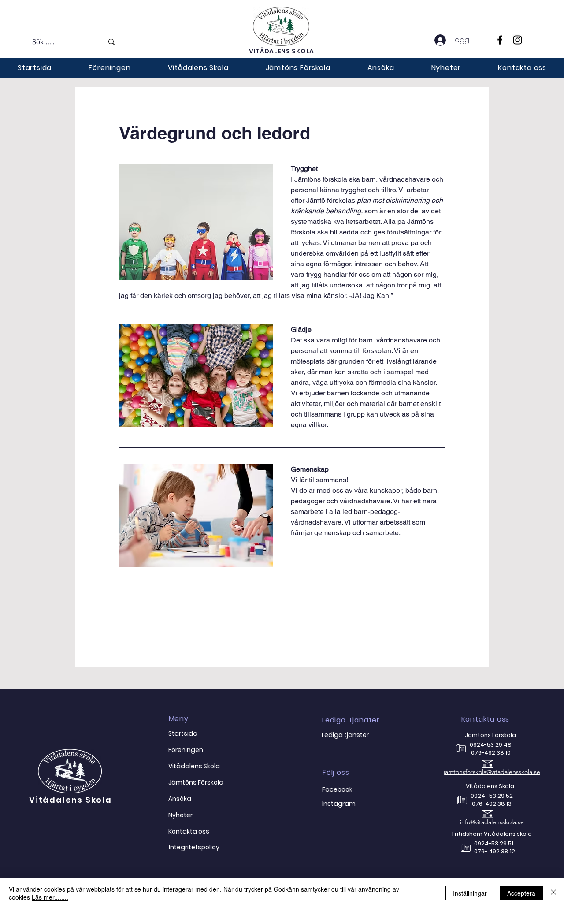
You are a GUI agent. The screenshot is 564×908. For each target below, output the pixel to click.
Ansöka (179, 798)
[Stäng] (553, 893)
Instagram (339, 803)
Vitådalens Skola (70, 799)
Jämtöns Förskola (195, 782)
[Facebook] (500, 40)
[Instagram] (517, 40)
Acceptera (521, 893)
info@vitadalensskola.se (492, 822)
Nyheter (180, 815)
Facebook (337, 789)
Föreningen (185, 749)
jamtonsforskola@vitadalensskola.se (492, 772)
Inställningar (470, 893)
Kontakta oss (188, 831)
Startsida (182, 733)
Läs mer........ (50, 897)
